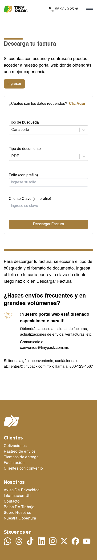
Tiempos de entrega (21, 457)
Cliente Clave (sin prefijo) (30, 199)
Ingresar (14, 84)
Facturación (14, 463)
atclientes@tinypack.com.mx (27, 367)
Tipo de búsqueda (24, 123)
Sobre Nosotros (17, 513)
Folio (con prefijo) (23, 175)
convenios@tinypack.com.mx (44, 348)
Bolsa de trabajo (19, 507)
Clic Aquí (77, 104)
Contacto (12, 502)
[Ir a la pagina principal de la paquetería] (19, 9)
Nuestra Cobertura (20, 518)
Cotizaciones (15, 446)
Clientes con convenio (23, 469)
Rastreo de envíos (20, 452)
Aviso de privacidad (22, 490)
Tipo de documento (25, 149)
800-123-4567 (81, 367)
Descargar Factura (48, 224)
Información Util (17, 496)
